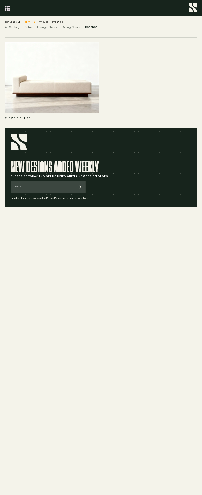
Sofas (28, 27)
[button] (7, 8)
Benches (91, 27)
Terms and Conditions (77, 198)
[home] (193, 6)
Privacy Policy (53, 198)
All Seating (12, 27)
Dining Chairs (71, 27)
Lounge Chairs (47, 27)
